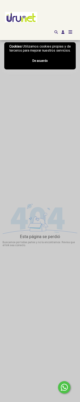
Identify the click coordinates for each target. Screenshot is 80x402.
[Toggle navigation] (70, 32)
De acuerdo (40, 60)
